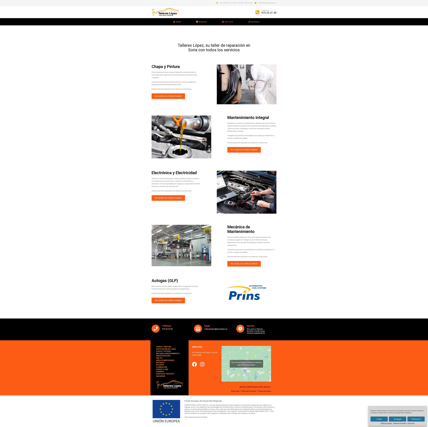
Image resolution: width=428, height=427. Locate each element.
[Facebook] (194, 364)
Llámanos (265, 10)
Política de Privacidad (399, 423)
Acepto (379, 419)
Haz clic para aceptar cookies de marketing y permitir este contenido (246, 363)
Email (207, 326)
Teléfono (166, 326)
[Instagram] (202, 364)
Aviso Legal (411, 423)
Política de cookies (386, 423)
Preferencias (416, 419)
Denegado (397, 419)
